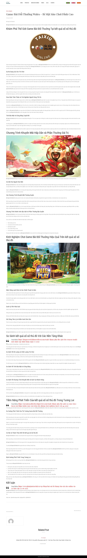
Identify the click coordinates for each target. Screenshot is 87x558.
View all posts (18, 521)
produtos (27, 2)
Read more (43, 546)
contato (52, 2)
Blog (47, 2)
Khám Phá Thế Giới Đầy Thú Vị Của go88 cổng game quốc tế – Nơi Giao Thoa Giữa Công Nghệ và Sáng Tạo (43, 540)
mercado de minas (35, 2)
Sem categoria (9, 11)
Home (21, 2)
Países (42, 2)
